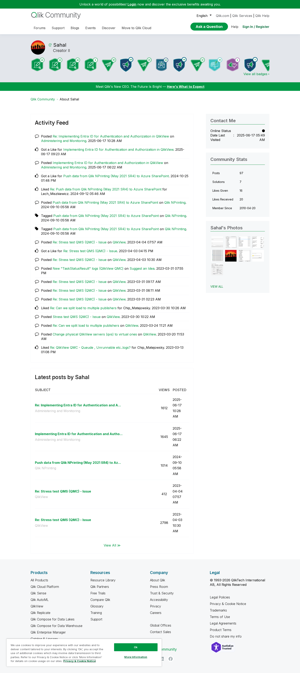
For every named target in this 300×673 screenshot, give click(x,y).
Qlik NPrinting (175, 202)
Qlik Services (242, 16)
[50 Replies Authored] (109, 64)
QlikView (119, 242)
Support (96, 619)
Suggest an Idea (142, 268)
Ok (136, 647)
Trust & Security (162, 593)
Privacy (155, 606)
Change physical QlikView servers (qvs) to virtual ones (95, 334)
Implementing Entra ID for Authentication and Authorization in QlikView (118, 149)
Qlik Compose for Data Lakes (52, 619)
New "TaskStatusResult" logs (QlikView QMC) (88, 268)
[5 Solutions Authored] (233, 64)
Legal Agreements (223, 623)
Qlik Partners (99, 587)
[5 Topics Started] (251, 64)
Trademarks (218, 610)
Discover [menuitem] (109, 28)
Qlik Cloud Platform (45, 587)
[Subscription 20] (73, 64)
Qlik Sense (38, 593)
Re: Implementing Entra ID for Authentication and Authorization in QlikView (111, 136)
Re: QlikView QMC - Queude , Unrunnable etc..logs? (90, 347)
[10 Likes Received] (162, 64)
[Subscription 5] (91, 64)
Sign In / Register (255, 27)
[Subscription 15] (55, 64)
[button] (217, 242)
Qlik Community (43, 99)
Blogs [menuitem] (75, 28)
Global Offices (160, 625)
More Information (135, 657)
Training (96, 613)
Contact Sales (160, 632)
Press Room (159, 587)
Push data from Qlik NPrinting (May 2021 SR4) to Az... (78, 463)
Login (132, 4)
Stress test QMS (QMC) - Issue (77, 317)
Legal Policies (220, 597)
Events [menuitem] (90, 28)
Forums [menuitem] (40, 28)
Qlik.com (222, 16)
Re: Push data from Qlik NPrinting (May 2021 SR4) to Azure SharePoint (105, 189)
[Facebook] (171, 659)
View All (216, 286)
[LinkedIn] (162, 659)
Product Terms (220, 630)
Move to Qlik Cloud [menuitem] (136, 28)
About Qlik (157, 580)
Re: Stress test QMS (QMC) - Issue (80, 242)
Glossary (96, 606)
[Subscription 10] (38, 64)
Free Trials (98, 593)
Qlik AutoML (40, 600)
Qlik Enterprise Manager (48, 632)
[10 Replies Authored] (197, 64)
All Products (39, 580)
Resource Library (103, 580)
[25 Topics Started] (126, 64)
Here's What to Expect (185, 87)
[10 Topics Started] (180, 64)
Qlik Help (262, 16)
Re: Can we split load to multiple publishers (83, 308)
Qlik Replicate (40, 613)
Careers (155, 613)
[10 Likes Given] (215, 64)
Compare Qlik (100, 600)
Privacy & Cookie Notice (228, 604)
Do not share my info (226, 636)
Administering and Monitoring (63, 141)
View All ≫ (112, 545)
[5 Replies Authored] (268, 64)
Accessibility (159, 600)
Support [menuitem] (58, 28)
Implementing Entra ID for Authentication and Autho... (79, 434)
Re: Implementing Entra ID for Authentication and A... (78, 405)
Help (234, 27)
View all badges (255, 74)
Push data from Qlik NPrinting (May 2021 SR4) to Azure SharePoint (116, 176)
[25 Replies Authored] (144, 64)
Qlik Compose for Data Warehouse (56, 626)
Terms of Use (220, 617)
